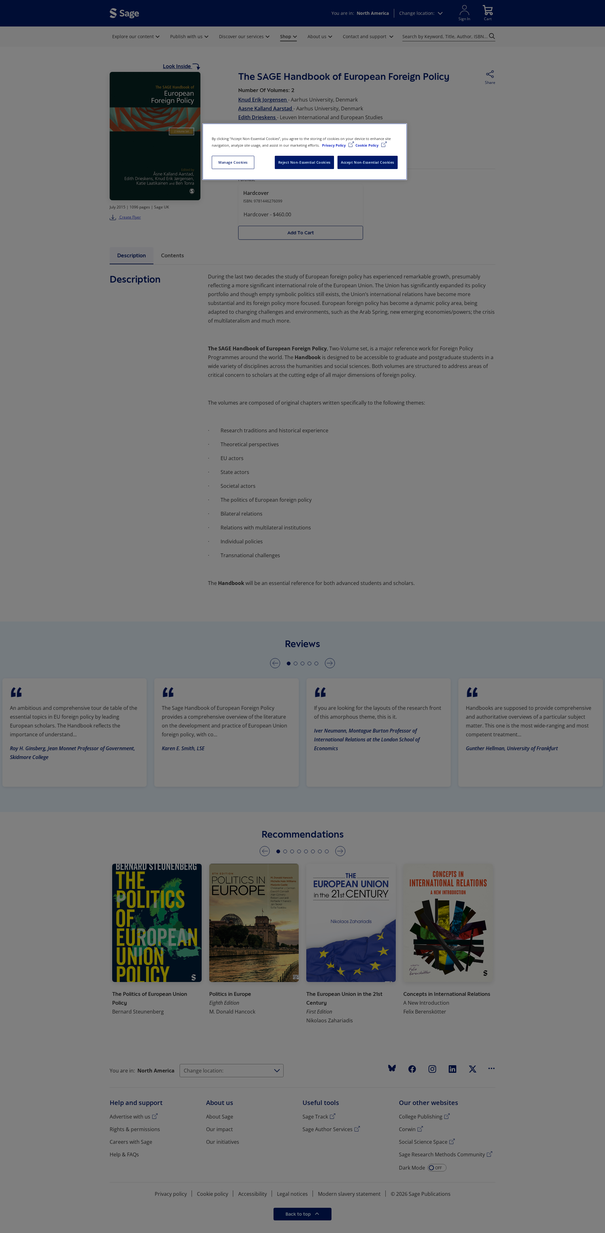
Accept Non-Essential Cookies (367, 162)
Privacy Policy (334, 145)
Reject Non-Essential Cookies (304, 162)
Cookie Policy (367, 145)
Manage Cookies (233, 162)
